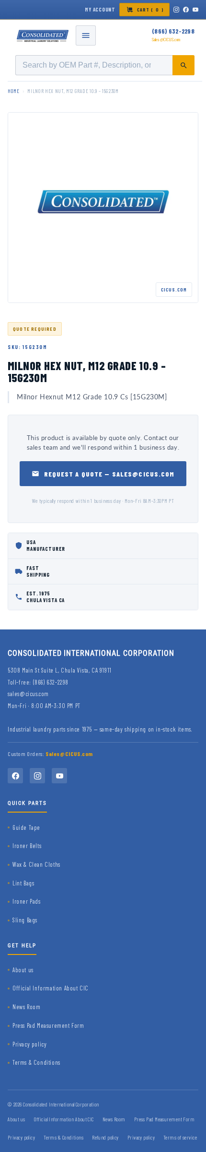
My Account (100, 9)
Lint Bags (23, 883)
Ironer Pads (26, 901)
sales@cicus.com (28, 694)
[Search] (183, 65)
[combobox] (105, 65)
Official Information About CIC (50, 988)
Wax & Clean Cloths (36, 864)
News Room (26, 1007)
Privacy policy (29, 1044)
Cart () (150, 9)
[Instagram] (176, 9)
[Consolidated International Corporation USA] (43, 35)
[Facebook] (186, 9)
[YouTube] (195, 9)
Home (14, 91)
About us (23, 970)
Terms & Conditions (36, 1062)
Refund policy (105, 1137)
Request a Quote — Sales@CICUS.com (109, 474)
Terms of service (180, 1137)
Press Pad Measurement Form (48, 1025)
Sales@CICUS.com (166, 39)
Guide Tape (26, 827)
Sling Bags (24, 920)
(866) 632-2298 (173, 31)
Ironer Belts (26, 845)
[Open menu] (86, 35)
